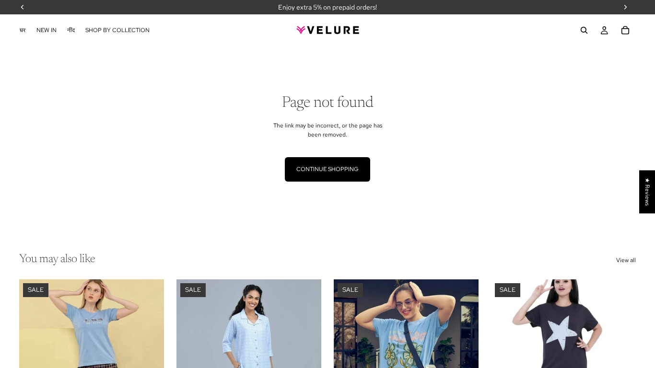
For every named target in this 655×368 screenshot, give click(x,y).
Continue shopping (327, 169)
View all (626, 260)
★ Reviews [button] (647, 192)
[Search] (584, 30)
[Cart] (625, 30)
